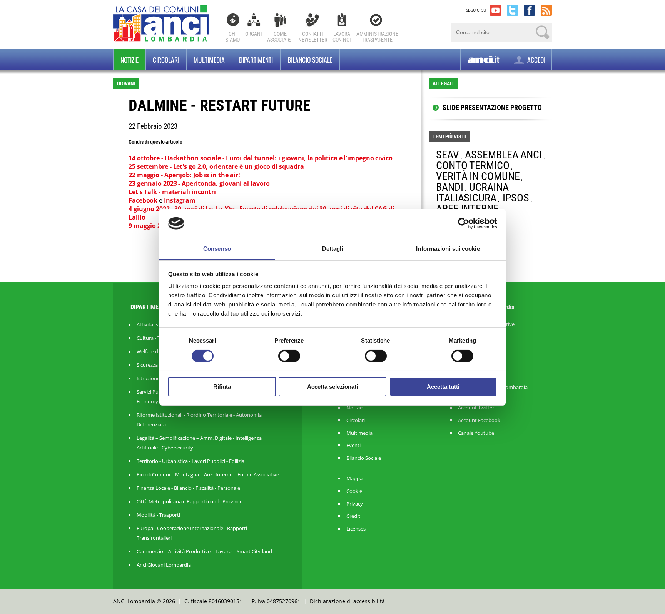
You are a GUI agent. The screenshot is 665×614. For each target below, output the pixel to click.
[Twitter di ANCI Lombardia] (512, 10)
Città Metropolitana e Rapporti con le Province (189, 501)
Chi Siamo (233, 37)
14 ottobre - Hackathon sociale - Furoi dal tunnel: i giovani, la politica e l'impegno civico (261, 158)
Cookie (354, 491)
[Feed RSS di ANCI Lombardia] (546, 10)
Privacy (354, 503)
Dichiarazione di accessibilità (347, 601)
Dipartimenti (256, 60)
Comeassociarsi (280, 37)
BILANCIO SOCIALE (309, 60)
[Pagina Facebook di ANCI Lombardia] (529, 10)
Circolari (166, 60)
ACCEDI (535, 60)
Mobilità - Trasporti (158, 514)
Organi (253, 34)
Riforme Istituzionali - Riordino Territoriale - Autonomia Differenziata (199, 419)
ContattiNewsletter (312, 37)
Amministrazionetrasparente (377, 37)
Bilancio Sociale (363, 458)
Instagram (180, 200)
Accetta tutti (443, 386)
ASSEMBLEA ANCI (503, 154)
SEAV (447, 154)
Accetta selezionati (332, 386)
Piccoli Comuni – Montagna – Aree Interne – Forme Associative (208, 474)
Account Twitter (476, 407)
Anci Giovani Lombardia (164, 564)
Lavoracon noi (341, 37)
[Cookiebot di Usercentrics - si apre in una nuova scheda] (463, 223)
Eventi (353, 445)
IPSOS (516, 197)
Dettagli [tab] (332, 248)
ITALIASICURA (466, 197)
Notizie (129, 60)
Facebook (144, 200)
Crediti (353, 516)
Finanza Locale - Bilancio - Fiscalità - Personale (188, 487)
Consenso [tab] (217, 248)
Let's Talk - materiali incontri (173, 192)
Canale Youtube (476, 433)
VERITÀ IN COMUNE (478, 176)
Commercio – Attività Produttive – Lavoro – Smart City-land (204, 551)
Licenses (356, 528)
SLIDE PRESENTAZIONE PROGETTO (492, 107)
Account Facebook (479, 420)
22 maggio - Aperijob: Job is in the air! (184, 175)
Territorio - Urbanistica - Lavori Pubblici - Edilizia (190, 461)
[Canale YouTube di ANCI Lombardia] (495, 10)
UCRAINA (488, 187)
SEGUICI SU (476, 10)
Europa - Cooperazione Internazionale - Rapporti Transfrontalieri (192, 533)
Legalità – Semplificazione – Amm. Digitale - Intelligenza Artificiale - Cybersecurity (199, 442)
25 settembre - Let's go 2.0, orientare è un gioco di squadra (216, 166)
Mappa (354, 478)
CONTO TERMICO (473, 165)
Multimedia (209, 60)
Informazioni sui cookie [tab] (448, 248)
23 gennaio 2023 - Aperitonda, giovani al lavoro (199, 183)
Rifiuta (222, 386)
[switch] (289, 356)
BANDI (449, 187)
